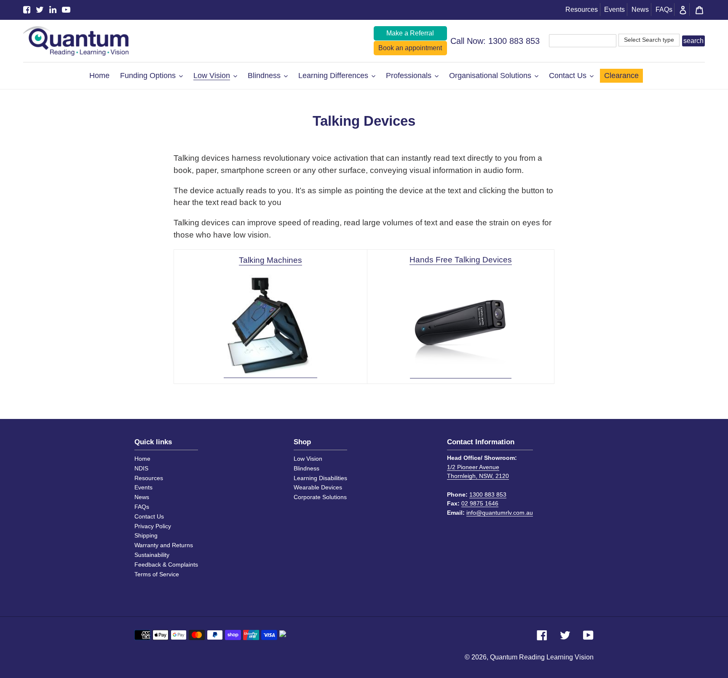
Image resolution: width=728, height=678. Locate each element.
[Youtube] (66, 9)
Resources (581, 9)
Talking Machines (270, 260)
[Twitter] (40, 9)
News (640, 9)
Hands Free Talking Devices (461, 259)
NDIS (141, 468)
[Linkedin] (52, 9)
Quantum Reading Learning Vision (542, 657)
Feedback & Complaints (166, 564)
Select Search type (649, 39)
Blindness (306, 468)
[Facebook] (26, 9)
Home (142, 458)
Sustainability (151, 554)
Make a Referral (410, 33)
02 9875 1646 (479, 503)
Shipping (146, 535)
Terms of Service (156, 574)
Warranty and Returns (163, 545)
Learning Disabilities (320, 478)
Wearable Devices (318, 487)
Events (614, 9)
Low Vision (308, 458)
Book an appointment (410, 47)
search (693, 40)
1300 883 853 (514, 41)
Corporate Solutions (320, 497)
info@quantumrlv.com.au (499, 512)
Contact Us (149, 516)
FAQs (664, 9)
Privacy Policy (152, 526)
